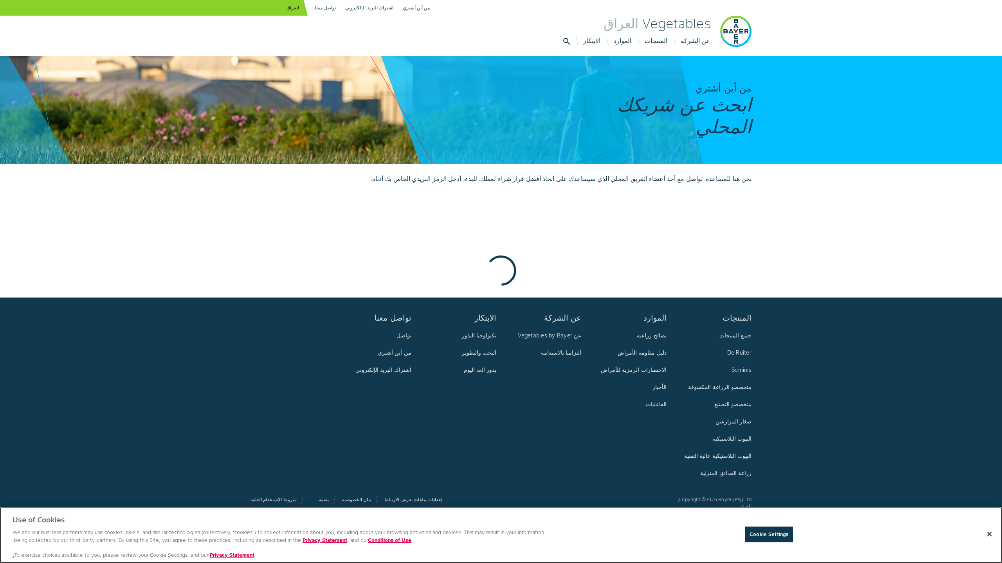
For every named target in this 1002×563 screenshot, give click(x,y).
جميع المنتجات (735, 335)
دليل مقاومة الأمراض (642, 352)
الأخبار (659, 387)
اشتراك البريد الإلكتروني (369, 8)
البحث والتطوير (479, 352)
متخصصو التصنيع (733, 404)
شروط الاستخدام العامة (273, 499)
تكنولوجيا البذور (479, 335)
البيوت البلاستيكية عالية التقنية (718, 455)
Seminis (742, 369)
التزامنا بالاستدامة (561, 352)
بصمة (324, 499)
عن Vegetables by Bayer (549, 335)
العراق (293, 8)
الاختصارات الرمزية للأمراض (634, 369)
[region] (501, 535)
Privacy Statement (325, 539)
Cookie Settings (769, 534)
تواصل (403, 335)
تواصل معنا (325, 8)
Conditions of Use (389, 539)
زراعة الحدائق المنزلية (726, 473)
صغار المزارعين (733, 421)
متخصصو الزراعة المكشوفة (720, 387)
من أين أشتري (416, 8)
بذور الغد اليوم (480, 369)
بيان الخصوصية (356, 499)
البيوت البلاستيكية (732, 438)
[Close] (989, 534)
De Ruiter (739, 352)
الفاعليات (656, 404)
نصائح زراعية (651, 335)
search (566, 41)
